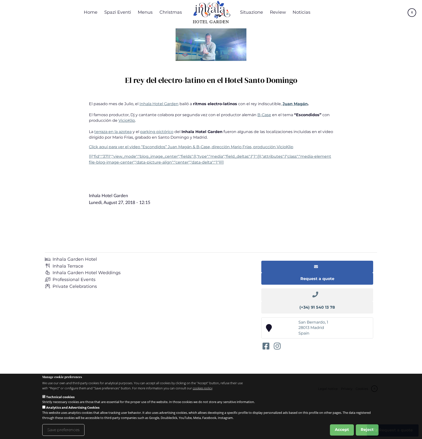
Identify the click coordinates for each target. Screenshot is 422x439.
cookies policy (202, 388)
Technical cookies (60, 396)
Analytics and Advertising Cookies (72, 407)
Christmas (170, 12)
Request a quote (317, 278)
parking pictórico (156, 131)
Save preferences (63, 430)
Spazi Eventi (117, 12)
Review (278, 12)
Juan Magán (295, 103)
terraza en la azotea (113, 131)
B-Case (264, 115)
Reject (367, 429)
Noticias (301, 12)
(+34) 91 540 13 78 (317, 307)
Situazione (251, 12)
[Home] (211, 12)
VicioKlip (126, 120)
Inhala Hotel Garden (159, 103)
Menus (145, 12)
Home (90, 12)
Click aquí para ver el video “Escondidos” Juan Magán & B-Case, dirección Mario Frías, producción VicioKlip (191, 147)
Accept (342, 429)
